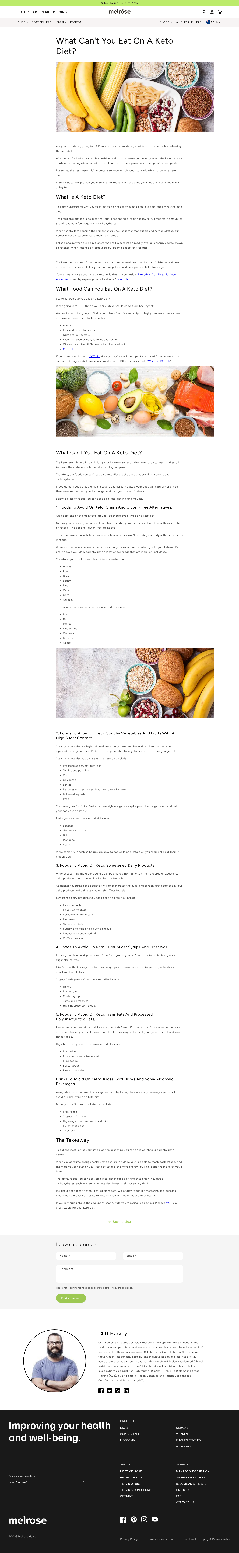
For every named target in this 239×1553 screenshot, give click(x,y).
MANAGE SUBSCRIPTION (192, 1471)
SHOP (21, 22)
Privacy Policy (129, 1539)
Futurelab (27, 12)
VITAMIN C (183, 1434)
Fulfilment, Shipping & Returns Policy (207, 1539)
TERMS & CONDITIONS (135, 1490)
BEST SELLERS (41, 22)
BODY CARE (183, 1446)
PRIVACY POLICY (131, 1477)
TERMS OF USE (130, 1483)
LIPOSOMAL (128, 1440)
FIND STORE (184, 1490)
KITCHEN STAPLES (188, 1440)
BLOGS (164, 22)
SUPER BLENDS (130, 1434)
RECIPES (75, 22)
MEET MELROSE (131, 1471)
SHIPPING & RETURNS (191, 1477)
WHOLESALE (184, 22)
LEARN (59, 22)
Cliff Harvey (112, 1333)
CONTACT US (185, 1502)
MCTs (124, 1427)
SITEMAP (126, 1496)
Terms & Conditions (160, 1539)
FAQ (199, 22)
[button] (204, 12)
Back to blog (121, 1222)
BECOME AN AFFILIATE (191, 1483)
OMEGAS (182, 1427)
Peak (45, 12)
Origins (60, 12)
